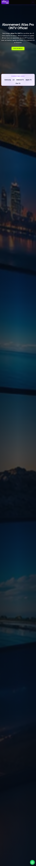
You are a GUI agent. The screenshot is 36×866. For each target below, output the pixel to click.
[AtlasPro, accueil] (5, 2)
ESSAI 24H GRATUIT (18, 48)
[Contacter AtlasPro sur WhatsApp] (32, 862)
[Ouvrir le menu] (33, 2)
